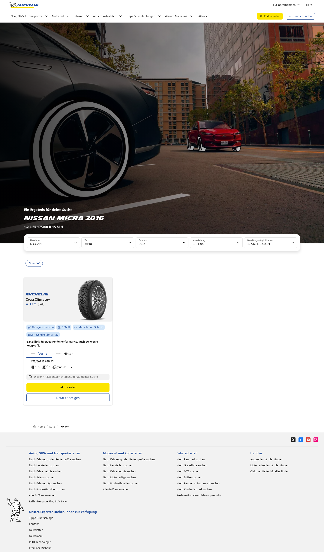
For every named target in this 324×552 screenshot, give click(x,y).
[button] (75, 243)
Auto (52, 426)
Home (41, 426)
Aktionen (203, 16)
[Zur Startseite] (24, 5)
